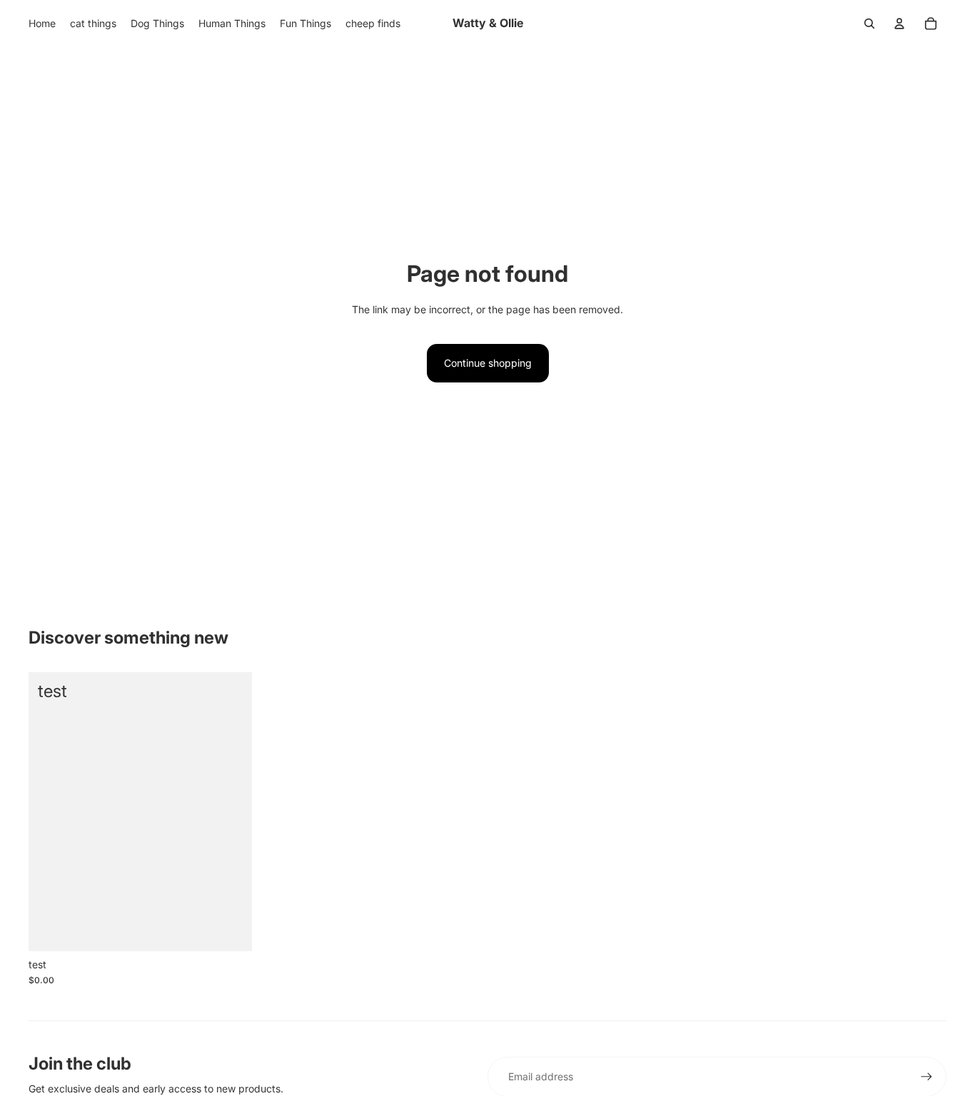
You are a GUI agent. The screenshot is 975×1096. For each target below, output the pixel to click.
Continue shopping (488, 363)
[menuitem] (42, 23)
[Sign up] (926, 1076)
